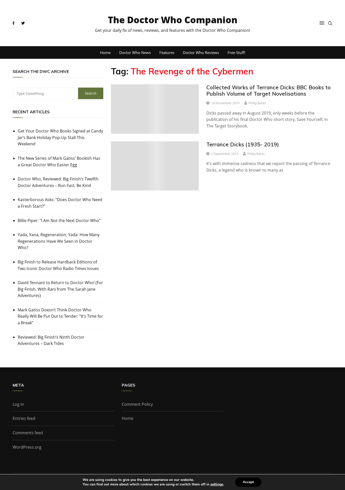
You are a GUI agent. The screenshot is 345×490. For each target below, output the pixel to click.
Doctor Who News (135, 52)
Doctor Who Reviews (201, 52)
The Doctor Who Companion (172, 20)
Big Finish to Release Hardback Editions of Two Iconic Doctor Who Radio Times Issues (58, 265)
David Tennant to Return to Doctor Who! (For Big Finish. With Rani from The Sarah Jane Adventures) (60, 289)
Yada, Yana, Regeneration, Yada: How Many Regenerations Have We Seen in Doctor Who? (59, 241)
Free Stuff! (236, 52)
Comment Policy (137, 404)
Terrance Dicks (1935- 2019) (242, 144)
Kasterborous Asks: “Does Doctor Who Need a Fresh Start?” (60, 203)
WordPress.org (27, 447)
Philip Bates (257, 103)
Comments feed (28, 432)
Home (105, 52)
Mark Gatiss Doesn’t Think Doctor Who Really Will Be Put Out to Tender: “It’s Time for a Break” (60, 316)
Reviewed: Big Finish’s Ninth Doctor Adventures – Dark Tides (51, 340)
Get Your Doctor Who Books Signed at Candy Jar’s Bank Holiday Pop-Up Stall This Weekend (60, 137)
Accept (248, 482)
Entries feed (24, 418)
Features (166, 52)
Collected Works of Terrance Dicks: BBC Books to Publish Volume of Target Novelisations (268, 90)
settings (216, 484)
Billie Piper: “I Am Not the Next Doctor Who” (59, 220)
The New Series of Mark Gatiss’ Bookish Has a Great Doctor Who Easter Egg (59, 161)
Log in (18, 404)
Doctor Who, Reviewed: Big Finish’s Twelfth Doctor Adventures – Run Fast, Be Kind (58, 182)
